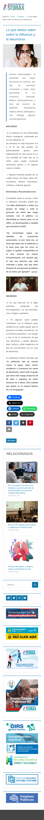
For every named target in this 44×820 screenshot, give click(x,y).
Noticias (11, 440)
